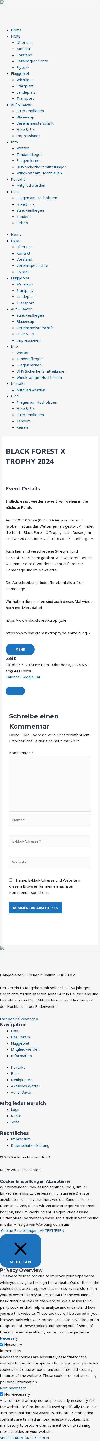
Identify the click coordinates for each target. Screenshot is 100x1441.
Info (14, 141)
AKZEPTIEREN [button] (52, 1230)
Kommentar (21, 752)
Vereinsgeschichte (32, 61)
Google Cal (30, 677)
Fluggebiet (20, 73)
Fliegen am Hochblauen (37, 197)
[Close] (15, 691)
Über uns (24, 42)
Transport (25, 98)
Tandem (24, 216)
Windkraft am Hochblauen (39, 172)
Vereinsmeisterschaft (35, 123)
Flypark (23, 67)
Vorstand (24, 54)
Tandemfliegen (29, 154)
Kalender (13, 677)
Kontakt (23, 48)
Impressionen (29, 135)
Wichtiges (25, 79)
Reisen (22, 222)
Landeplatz (26, 92)
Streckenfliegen (30, 110)
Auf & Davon (21, 104)
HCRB (16, 36)
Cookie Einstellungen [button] (19, 1230)
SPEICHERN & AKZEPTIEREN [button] (24, 1437)
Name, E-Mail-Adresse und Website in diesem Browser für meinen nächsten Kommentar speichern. (45, 886)
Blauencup (25, 117)
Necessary (13, 1344)
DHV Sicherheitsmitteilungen (42, 166)
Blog (15, 191)
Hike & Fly (25, 129)
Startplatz (25, 85)
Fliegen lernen (29, 160)
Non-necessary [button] (13, 1387)
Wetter (23, 148)
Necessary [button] (9, 1338)
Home (16, 30)
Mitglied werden (31, 185)
